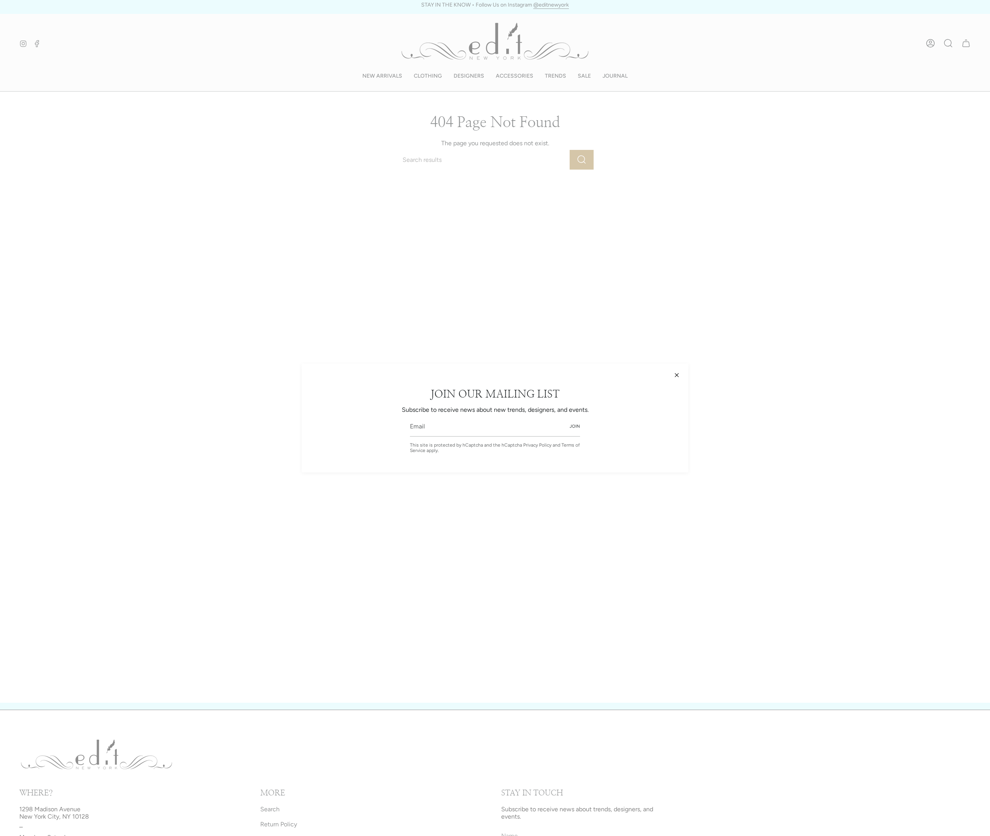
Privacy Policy (537, 445)
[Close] (677, 375)
